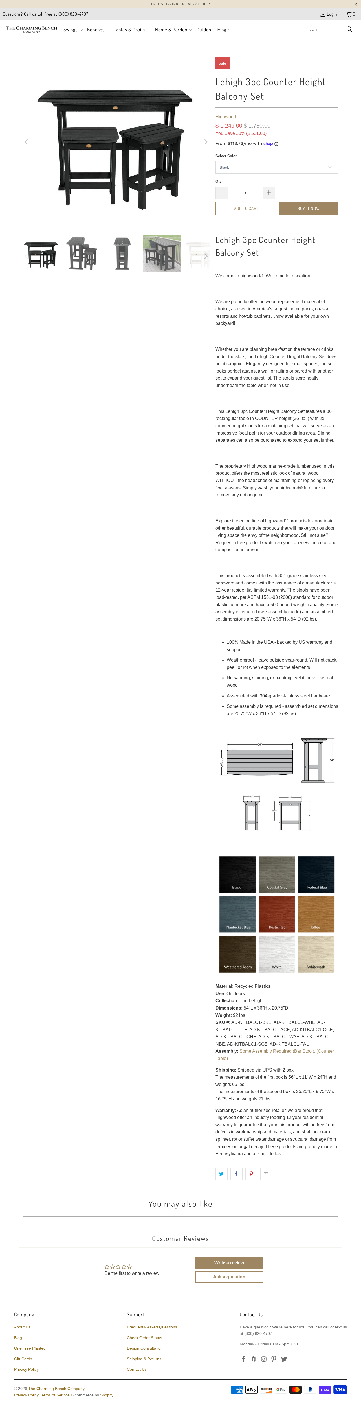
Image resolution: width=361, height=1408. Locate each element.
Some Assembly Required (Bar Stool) (276, 1051)
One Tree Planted (30, 1348)
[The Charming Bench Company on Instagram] (264, 1359)
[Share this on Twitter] (221, 1174)
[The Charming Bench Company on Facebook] (244, 1359)
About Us (22, 1327)
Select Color (226, 156)
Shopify (106, 1395)
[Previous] (26, 142)
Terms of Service (55, 1395)
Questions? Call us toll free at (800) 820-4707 (46, 14)
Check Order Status (144, 1337)
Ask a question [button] (229, 1277)
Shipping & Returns (144, 1359)
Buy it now (309, 208)
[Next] (205, 142)
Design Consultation (145, 1348)
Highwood (225, 116)
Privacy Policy (26, 1369)
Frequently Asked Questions (152, 1327)
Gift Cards (23, 1359)
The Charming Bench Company (56, 1388)
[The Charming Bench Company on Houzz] (254, 1359)
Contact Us (137, 1369)
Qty (218, 181)
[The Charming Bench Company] (32, 30)
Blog (18, 1337)
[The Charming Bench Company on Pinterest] (274, 1359)
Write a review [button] (229, 1262)
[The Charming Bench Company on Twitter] (284, 1359)
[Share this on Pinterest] (251, 1174)
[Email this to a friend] (266, 1174)
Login (332, 14)
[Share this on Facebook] (236, 1174)
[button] (73, 30)
